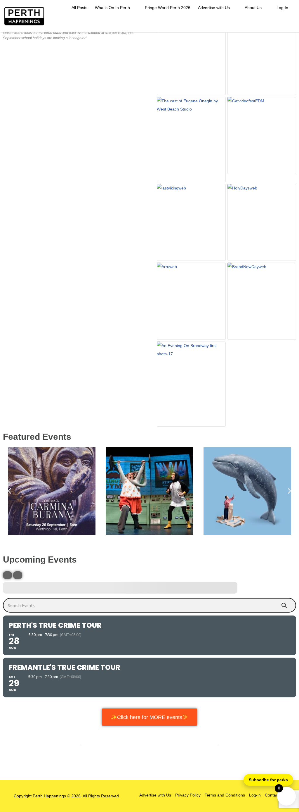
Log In (282, 7)
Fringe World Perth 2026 (167, 7)
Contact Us (275, 795)
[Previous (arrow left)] (10, 406)
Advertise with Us (214, 7)
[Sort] (17, 575)
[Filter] (7, 575)
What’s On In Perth (112, 7)
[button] (9, 491)
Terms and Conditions (225, 795)
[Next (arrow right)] (289, 406)
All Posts (79, 7)
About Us (253, 7)
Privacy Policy (188, 795)
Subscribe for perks (268, 779)
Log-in (255, 795)
